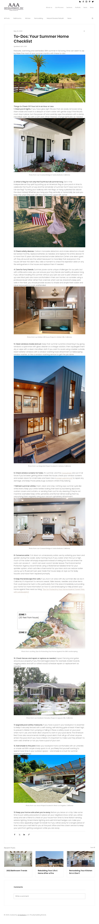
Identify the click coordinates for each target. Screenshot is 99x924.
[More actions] (84, 31)
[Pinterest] (89, 1)
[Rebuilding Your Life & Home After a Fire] (50, 859)
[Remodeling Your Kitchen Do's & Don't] (81, 859)
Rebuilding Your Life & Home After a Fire (48, 871)
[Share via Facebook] (15, 834)
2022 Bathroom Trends (16, 870)
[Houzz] (80, 1)
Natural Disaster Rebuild (55, 18)
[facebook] (83, 1)
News (69, 18)
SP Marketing (22, 915)
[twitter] (93, 1)
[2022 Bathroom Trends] (18, 859)
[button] (92, 18)
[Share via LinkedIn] (24, 834)
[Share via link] (29, 834)
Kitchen (27, 18)
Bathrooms (17, 18)
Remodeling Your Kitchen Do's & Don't (80, 871)
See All (92, 847)
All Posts (7, 18)
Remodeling (38, 18)
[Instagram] (86, 1)
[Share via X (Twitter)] (19, 834)
